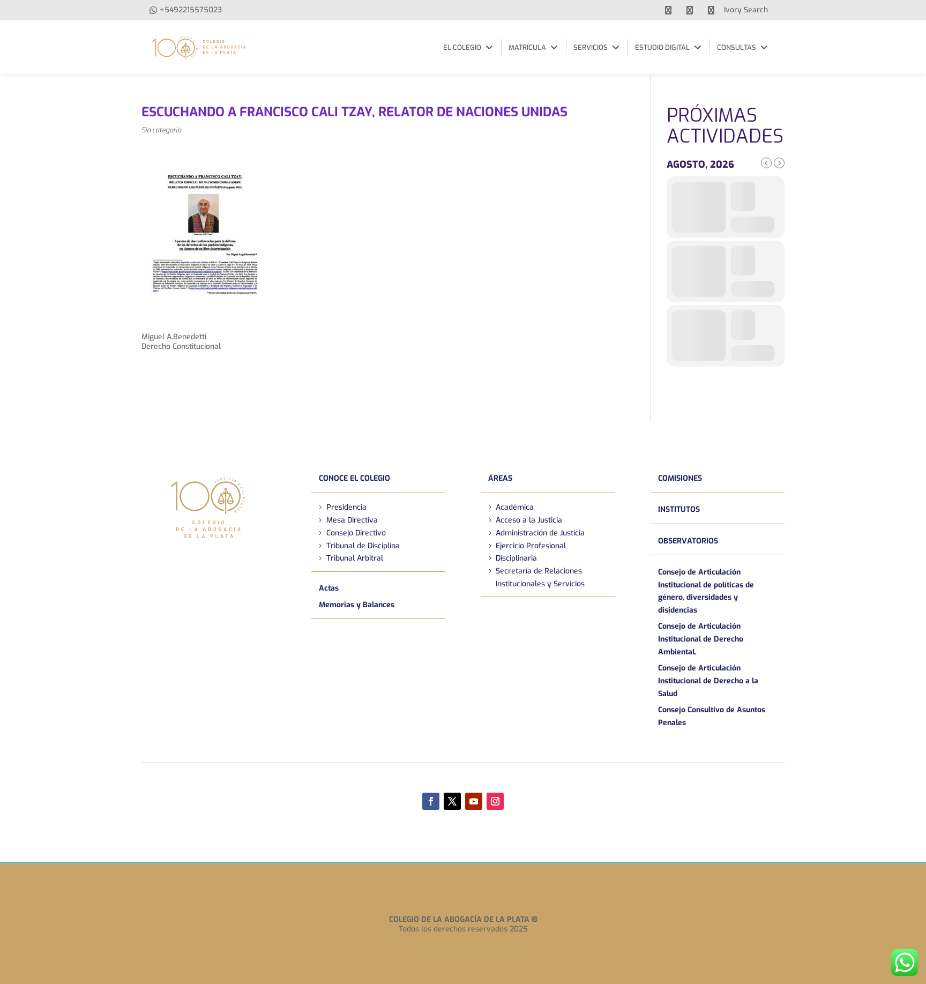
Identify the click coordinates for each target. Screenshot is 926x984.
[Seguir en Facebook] (430, 801)
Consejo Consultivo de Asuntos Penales (711, 716)
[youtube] (689, 10)
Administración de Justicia (540, 533)
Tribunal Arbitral (354, 558)
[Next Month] (779, 163)
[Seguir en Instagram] (495, 801)
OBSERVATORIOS (688, 541)
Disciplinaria (516, 558)
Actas (329, 588)
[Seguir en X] (452, 801)
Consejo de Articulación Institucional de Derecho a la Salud (708, 681)
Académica (515, 507)
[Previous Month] (766, 163)
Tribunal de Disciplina (363, 546)
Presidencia (346, 507)
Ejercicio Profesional (531, 546)
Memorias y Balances (356, 605)
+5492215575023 (191, 10)
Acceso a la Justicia (529, 520)
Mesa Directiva (352, 520)
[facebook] (668, 10)
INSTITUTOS (679, 509)
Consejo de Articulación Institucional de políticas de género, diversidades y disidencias (706, 591)
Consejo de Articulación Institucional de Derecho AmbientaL (700, 639)
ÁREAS (500, 478)
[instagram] (711, 10)
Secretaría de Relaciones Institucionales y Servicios (540, 577)
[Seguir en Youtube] (473, 801)
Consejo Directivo (356, 533)
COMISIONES (680, 478)
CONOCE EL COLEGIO (354, 478)
